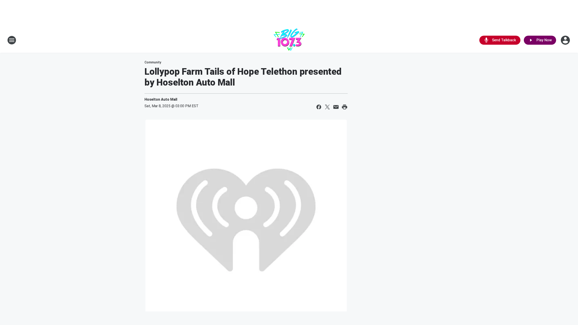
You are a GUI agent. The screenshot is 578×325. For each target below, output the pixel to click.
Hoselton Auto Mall (160, 99)
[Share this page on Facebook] (319, 107)
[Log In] (566, 40)
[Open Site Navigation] (11, 40)
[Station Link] (289, 40)
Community (152, 62)
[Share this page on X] (327, 107)
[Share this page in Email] (336, 107)
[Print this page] (344, 107)
